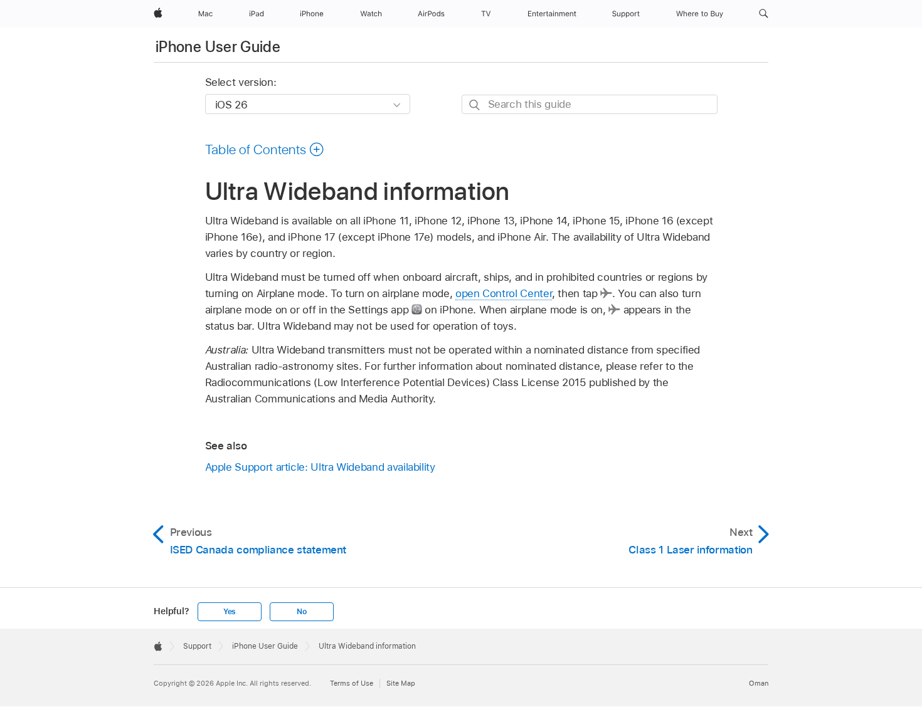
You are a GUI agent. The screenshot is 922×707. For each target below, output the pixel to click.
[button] (763, 14)
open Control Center (503, 293)
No (302, 611)
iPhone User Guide (218, 47)
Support (197, 646)
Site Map (400, 683)
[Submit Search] (475, 105)
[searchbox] (590, 104)
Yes (229, 611)
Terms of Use (351, 683)
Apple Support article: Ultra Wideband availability (320, 467)
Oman (758, 683)
